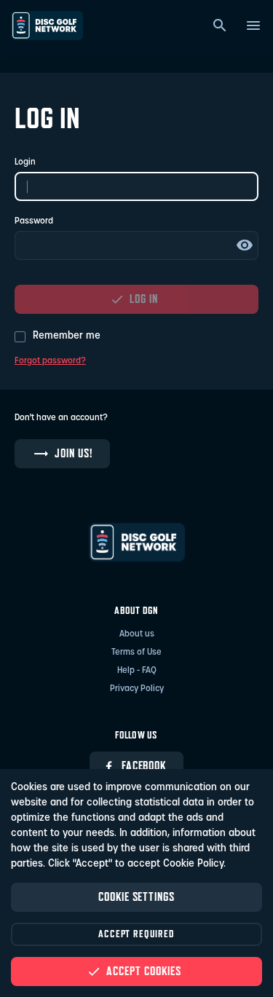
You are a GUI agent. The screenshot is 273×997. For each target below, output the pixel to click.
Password (34, 221)
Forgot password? (50, 361)
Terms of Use (136, 652)
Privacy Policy (137, 689)
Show (244, 245)
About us (136, 634)
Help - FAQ (137, 670)
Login (25, 162)
